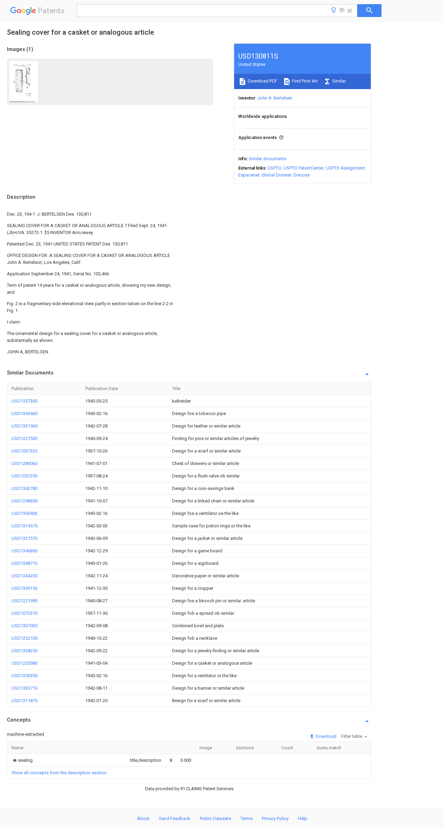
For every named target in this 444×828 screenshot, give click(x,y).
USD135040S (24, 513)
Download (325, 736)
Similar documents (267, 158)
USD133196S (24, 426)
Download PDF (262, 81)
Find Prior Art (304, 81)
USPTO (274, 168)
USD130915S (24, 588)
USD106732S (24, 451)
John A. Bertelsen (274, 98)
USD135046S (24, 413)
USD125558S (24, 663)
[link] (22, 760)
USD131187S (24, 700)
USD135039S (24, 675)
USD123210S (24, 638)
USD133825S (24, 650)
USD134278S (24, 488)
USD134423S (24, 575)
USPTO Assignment (345, 168)
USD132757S (24, 538)
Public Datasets (215, 818)
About (143, 818)
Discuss (301, 175)
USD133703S (24, 625)
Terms (246, 818)
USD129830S (24, 500)
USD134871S (24, 563)
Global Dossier (276, 175)
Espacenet (248, 175)
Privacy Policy (275, 818)
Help (302, 818)
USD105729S (24, 475)
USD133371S (24, 688)
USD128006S (24, 463)
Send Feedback (174, 818)
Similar (338, 81)
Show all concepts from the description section (58, 772)
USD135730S (24, 401)
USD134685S (24, 550)
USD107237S (24, 613)
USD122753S (24, 438)
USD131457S (24, 525)
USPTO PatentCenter (303, 168)
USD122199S (24, 600)
